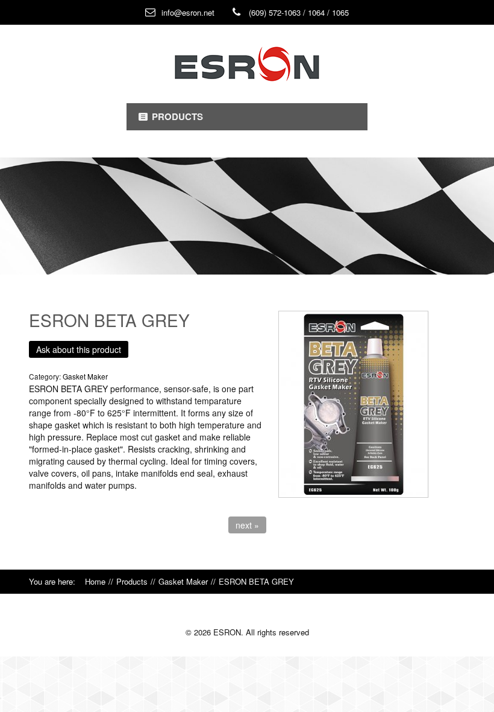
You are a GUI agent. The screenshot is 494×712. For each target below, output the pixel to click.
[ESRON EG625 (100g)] (371, 404)
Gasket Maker (183, 581)
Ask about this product (78, 349)
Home (95, 581)
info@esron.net (187, 12)
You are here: (57, 581)
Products (132, 581)
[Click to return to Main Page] (247, 64)
